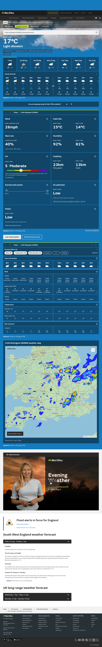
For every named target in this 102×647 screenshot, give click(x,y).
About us (83, 13)
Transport (58, 620)
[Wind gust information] (47, 119)
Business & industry (61, 622)
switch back (49, 22)
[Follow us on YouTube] (79, 640)
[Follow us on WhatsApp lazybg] (97, 640)
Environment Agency (23, 524)
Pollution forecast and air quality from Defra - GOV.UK (69, 201)
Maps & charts (42, 18)
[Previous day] (6, 112)
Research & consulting (61, 626)
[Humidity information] (95, 136)
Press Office (76, 622)
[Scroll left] (92, 74)
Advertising (58, 630)
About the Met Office (78, 616)
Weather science (42, 620)
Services (76, 13)
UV (56, 253)
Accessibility (94, 618)
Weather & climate (53, 13)
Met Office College (8, 618)
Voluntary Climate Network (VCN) (7, 633)
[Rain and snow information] (97, 324)
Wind (6, 253)
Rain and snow (33, 253)
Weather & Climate (27, 616)
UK (45, 26)
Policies (93, 616)
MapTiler (86, 436)
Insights (58, 628)
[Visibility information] (95, 156)
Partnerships (76, 626)
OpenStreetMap (93, 436)
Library (40, 628)
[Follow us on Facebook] (83, 640)
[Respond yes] (67, 104)
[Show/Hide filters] (96, 249)
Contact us (75, 628)
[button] (51, 390)
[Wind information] (97, 272)
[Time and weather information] (97, 258)
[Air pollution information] (95, 185)
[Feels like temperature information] (95, 119)
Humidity (47, 253)
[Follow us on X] (75, 640)
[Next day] (10, 112)
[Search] (96, 32)
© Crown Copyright (94, 645)
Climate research (42, 622)
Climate (53, 18)
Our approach (41, 618)
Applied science (42, 624)
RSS (92, 626)
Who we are (76, 618)
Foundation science (43, 626)
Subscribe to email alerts (79, 630)
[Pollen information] (95, 209)
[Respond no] (71, 104)
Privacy (93, 624)
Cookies (93, 620)
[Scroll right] (96, 74)
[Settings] (96, 18)
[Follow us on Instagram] (90, 640)
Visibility (64, 253)
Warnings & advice (28, 18)
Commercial (76, 620)
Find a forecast (14, 18)
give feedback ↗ (39, 22)
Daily (8, 26)
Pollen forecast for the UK (13, 225)
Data (57, 624)
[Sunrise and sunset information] (47, 185)
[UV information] (47, 156)
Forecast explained (92, 230)
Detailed (21, 26)
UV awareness (9, 177)
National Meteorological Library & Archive (9, 623)
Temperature (19, 253)
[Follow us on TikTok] (86, 640)
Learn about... (80, 18)
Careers (90, 13)
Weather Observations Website (9, 628)
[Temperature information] (97, 305)
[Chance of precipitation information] (47, 136)
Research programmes (66, 13)
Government (59, 618)
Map (34, 26)
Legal (92, 622)
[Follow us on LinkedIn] (93, 640)
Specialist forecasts (66, 18)
